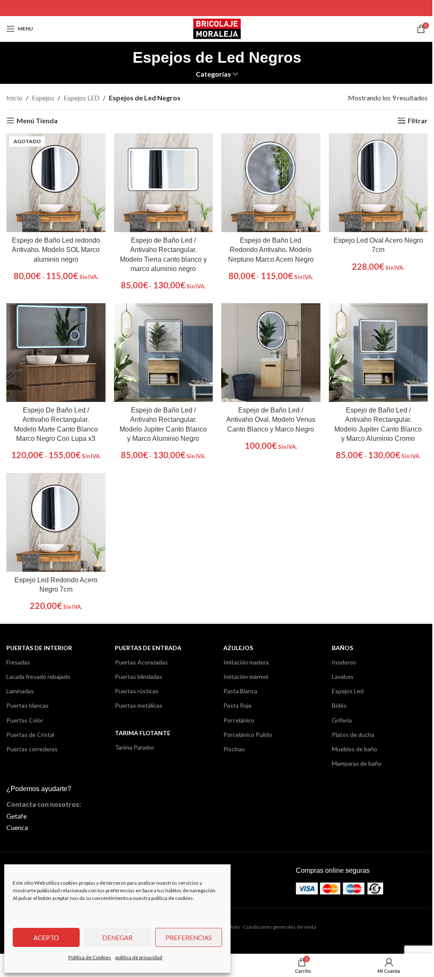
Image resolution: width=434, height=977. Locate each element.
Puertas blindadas (138, 676)
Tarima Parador (134, 747)
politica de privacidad (138, 957)
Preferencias (188, 937)
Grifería (342, 720)
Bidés (339, 705)
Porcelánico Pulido (247, 734)
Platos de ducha (353, 734)
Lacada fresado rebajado (38, 676)
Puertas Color (24, 720)
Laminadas (20, 691)
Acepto (46, 937)
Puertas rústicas (137, 691)
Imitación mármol (245, 676)
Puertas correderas (32, 749)
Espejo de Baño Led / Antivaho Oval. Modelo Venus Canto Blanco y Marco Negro (270, 420)
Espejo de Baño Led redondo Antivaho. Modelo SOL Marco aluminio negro (56, 250)
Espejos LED (82, 98)
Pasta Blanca (240, 691)
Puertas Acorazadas (141, 662)
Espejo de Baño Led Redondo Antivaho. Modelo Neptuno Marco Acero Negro (271, 250)
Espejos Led (348, 691)
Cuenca (17, 827)
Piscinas (234, 749)
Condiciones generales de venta (279, 927)
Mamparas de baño (356, 763)
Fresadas (18, 662)
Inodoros (344, 662)
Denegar (117, 937)
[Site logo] (217, 28)
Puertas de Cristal (30, 734)
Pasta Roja (237, 705)
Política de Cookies (89, 957)
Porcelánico (238, 720)
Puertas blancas (27, 705)
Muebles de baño (354, 749)
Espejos (43, 98)
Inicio (14, 98)
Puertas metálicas (138, 705)
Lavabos (342, 676)
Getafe (16, 816)
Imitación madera (246, 662)
